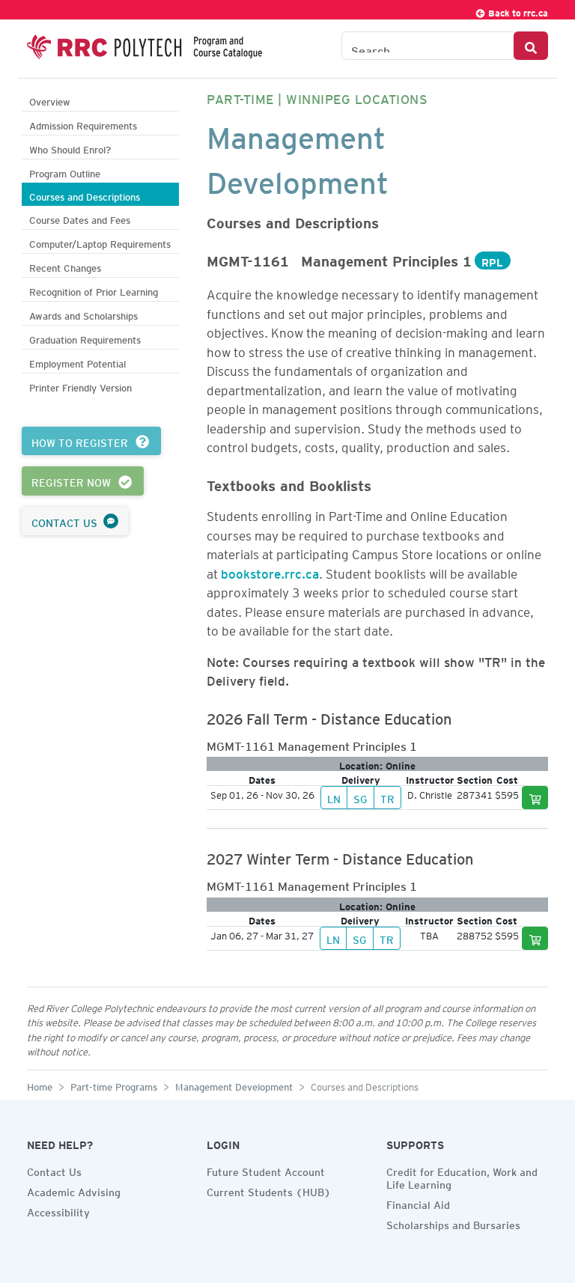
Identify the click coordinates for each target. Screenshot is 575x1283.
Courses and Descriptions (84, 195)
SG (360, 797)
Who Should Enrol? (70, 147)
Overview (49, 100)
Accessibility (58, 1210)
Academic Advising (74, 1190)
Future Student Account (266, 1170)
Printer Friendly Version (80, 386)
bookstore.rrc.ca (270, 571)
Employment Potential (77, 362)
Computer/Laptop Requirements (100, 242)
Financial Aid (418, 1203)
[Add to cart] (535, 797)
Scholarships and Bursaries (453, 1223)
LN (334, 797)
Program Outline (64, 171)
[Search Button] (531, 45)
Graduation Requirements (85, 338)
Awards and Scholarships (83, 314)
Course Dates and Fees (79, 218)
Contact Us (54, 1170)
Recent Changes (65, 266)
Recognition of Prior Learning (93, 290)
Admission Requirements (83, 124)
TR (387, 797)
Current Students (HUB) (269, 1190)
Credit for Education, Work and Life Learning (462, 1176)
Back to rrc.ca (517, 10)
